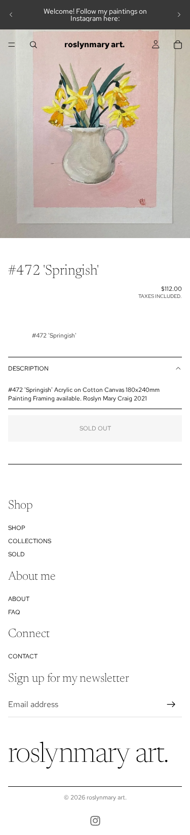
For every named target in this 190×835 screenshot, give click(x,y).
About (18, 599)
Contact (22, 656)
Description (28, 368)
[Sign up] (171, 704)
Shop (16, 528)
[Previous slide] (11, 15)
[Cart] (178, 45)
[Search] (33, 45)
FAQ (14, 612)
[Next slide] (179, 15)
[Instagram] (95, 821)
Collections (29, 541)
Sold (16, 555)
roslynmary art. (107, 797)
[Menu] (11, 44)
